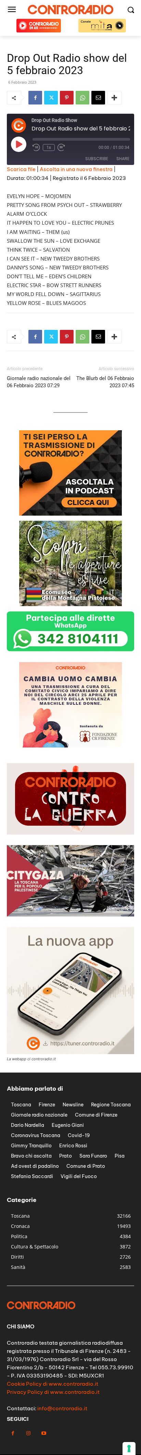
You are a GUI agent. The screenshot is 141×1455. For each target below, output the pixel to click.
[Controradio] (70, 9)
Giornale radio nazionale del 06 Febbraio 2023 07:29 (38, 382)
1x (49, 147)
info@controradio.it (62, 1408)
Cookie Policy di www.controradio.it (52, 1384)
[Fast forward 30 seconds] (61, 147)
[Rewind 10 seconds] (36, 147)
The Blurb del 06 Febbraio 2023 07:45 (105, 382)
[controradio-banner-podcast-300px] (70, 745)
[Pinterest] (67, 97)
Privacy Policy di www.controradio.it (53, 1392)
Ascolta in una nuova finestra (76, 169)
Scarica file (21, 169)
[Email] (98, 97)
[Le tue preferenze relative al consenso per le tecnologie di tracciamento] (129, 1448)
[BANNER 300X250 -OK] (70, 604)
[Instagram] (28, 1433)
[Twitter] (51, 97)
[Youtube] (44, 1433)
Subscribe (96, 159)
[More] (114, 97)
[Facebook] (35, 97)
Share (122, 159)
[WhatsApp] (82, 97)
